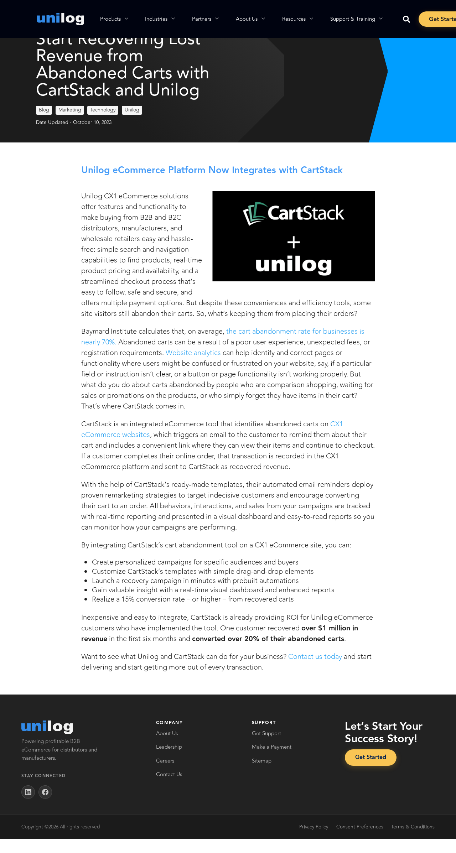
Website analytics (193, 352)
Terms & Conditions (413, 827)
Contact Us (169, 774)
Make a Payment (271, 747)
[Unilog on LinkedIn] (28, 792)
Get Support (266, 733)
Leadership (169, 747)
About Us (167, 733)
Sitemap (261, 761)
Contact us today (315, 656)
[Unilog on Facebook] (45, 792)
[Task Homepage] (60, 19)
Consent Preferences (359, 827)
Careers (165, 761)
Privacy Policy (313, 827)
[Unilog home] (47, 727)
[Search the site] (406, 19)
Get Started (370, 757)
